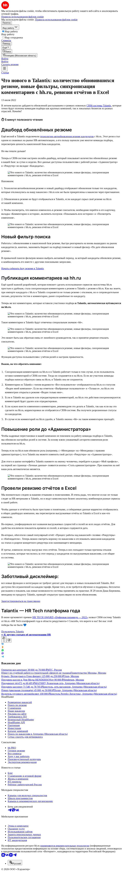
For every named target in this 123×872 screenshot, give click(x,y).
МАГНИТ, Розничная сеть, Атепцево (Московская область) (67, 683)
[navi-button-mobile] (4, 68)
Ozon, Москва (71, 676)
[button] (4, 58)
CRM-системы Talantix (98, 105)
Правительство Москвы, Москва (88, 672)
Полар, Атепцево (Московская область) (75, 690)
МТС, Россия (54, 669)
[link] (6, 51)
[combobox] (15, 862)
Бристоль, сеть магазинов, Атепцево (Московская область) (75, 686)
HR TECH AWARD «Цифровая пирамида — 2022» (60, 617)
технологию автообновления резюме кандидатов (67, 136)
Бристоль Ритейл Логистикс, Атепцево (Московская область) (83, 693)
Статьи (5, 72)
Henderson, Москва (73, 679)
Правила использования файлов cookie (56, 19)
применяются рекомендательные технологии (64, 845)
